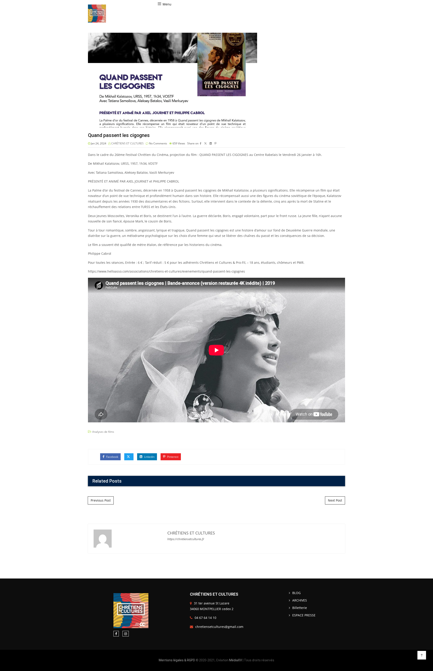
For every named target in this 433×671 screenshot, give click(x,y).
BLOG (296, 593)
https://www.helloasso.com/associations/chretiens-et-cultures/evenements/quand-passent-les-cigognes (166, 271)
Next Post (335, 500)
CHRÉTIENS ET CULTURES (127, 143)
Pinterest (172, 457)
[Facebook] (116, 633)
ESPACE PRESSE (304, 615)
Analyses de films (103, 432)
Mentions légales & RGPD (177, 660)
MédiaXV (235, 660)
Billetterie (299, 608)
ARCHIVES (299, 600)
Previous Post (101, 500)
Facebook (112, 457)
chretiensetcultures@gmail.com (219, 627)
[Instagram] (125, 633)
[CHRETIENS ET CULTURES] (97, 13)
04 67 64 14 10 (205, 617)
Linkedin (148, 457)
